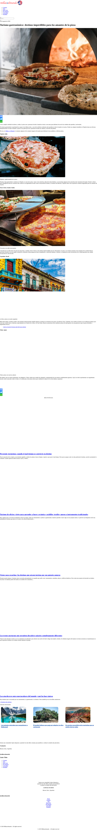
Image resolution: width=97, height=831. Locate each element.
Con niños (5, 13)
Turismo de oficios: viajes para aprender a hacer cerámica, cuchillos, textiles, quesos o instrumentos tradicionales (44, 514)
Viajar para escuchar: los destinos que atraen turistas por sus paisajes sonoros (30, 575)
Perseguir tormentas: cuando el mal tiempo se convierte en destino (26, 454)
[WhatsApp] (48, 121)
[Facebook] (48, 116)
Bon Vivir (5, 10)
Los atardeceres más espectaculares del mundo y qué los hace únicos (26, 696)
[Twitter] (48, 119)
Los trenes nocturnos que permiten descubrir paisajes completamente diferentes (31, 636)
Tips (4, 8)
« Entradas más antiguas (6, 702)
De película (5, 11)
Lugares (5, 7)
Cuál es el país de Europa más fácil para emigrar (14, 327)
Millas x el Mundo (10, 131)
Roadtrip (5, 14)
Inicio (48, 798)
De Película (48, 804)
